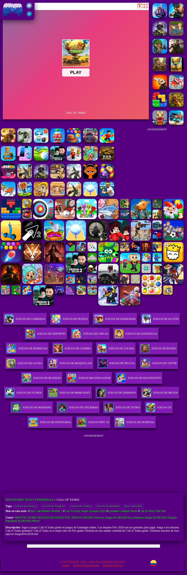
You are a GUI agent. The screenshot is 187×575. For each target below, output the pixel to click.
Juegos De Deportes (51, 333)
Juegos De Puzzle (75, 318)
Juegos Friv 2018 (18, 499)
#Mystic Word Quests (31, 517)
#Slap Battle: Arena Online (71, 517)
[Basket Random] (57, 177)
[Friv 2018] (29, 7)
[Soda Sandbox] (57, 141)
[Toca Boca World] (90, 159)
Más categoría (133, 506)
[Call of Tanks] (176, 70)
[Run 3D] (8, 177)
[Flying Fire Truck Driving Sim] (176, 88)
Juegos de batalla (26, 506)
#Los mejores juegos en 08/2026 (147, 517)
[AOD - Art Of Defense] (107, 159)
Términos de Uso (112, 565)
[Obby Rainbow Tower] (107, 141)
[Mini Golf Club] (41, 159)
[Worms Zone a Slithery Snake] (107, 177)
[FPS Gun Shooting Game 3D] (24, 177)
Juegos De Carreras (30, 318)
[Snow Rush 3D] (8, 195)
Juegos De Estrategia (141, 333)
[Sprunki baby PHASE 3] (90, 177)
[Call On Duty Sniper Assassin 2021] (176, 16)
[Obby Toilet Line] (74, 159)
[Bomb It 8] (41, 141)
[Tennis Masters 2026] (107, 195)
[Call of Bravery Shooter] (159, 70)
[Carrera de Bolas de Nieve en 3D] (90, 195)
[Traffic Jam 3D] (90, 141)
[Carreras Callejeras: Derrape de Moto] (159, 16)
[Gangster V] (8, 141)
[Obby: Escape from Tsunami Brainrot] (24, 195)
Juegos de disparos (108, 506)
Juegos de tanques (53, 506)
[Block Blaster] (159, 106)
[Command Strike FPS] (74, 177)
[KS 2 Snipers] (24, 141)
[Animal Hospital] (159, 123)
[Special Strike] (74, 195)
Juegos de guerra (80, 506)
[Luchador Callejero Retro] (176, 34)
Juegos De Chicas (95, 333)
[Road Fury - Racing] (176, 123)
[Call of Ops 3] (176, 52)
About (65, 565)
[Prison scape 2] (57, 159)
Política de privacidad (86, 565)
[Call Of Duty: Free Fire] (159, 34)
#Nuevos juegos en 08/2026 (110, 517)
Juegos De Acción (166, 318)
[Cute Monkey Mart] (57, 195)
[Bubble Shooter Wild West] (74, 141)
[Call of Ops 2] (159, 88)
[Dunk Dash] (8, 159)
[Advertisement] (157, 153)
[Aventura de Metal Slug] (41, 195)
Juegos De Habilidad (120, 318)
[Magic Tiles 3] (24, 159)
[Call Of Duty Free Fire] (159, 52)
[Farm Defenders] (176, 106)
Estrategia (44, 499)
